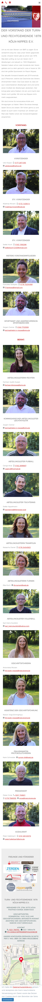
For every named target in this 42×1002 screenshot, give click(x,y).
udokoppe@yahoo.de (13, 166)
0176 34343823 (24, 547)
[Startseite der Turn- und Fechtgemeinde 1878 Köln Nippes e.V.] (3, 2)
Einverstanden (8, 1000)
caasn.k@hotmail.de (12, 469)
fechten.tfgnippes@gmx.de (15, 385)
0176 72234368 (26, 284)
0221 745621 (20, 795)
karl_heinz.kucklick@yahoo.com (17, 626)
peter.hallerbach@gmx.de (15, 839)
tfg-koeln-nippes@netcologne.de (17, 671)
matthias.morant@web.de (15, 207)
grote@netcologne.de (27, 798)
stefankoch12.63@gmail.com (16, 248)
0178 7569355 (10, 798)
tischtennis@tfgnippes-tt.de (15, 510)
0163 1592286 (20, 245)
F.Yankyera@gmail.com (14, 288)
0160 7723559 (23, 327)
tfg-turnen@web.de (21, 585)
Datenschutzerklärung (22, 987)
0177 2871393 (20, 163)
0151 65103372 (25, 836)
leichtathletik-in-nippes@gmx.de (17, 330)
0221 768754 (14, 930)
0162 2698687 (20, 466)
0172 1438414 (24, 204)
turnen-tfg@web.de (25, 757)
